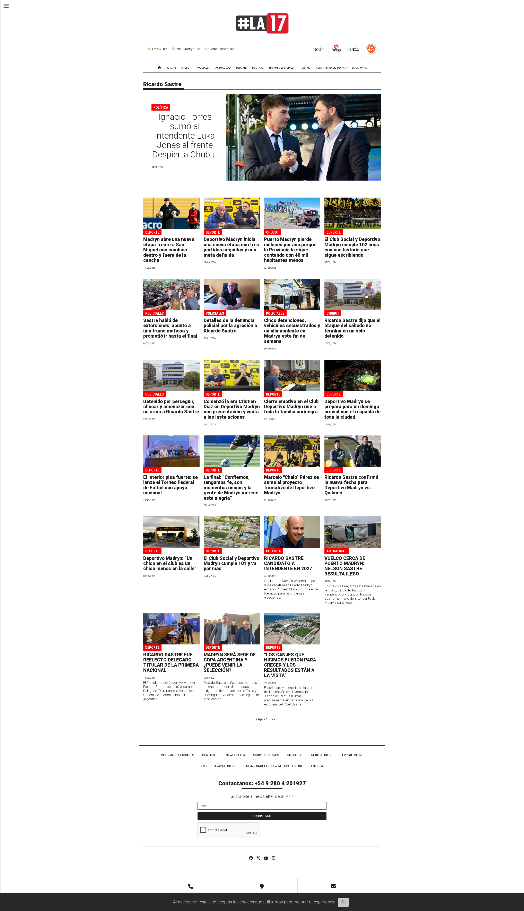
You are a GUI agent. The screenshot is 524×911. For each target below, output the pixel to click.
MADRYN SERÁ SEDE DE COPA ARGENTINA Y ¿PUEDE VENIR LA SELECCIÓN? (230, 662)
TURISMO (305, 67)
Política (161, 107)
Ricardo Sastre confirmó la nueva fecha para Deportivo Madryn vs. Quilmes (351, 485)
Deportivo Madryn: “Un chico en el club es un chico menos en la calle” (169, 564)
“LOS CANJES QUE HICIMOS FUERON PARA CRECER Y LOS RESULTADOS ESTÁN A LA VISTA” (290, 665)
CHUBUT (186, 67)
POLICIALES (203, 67)
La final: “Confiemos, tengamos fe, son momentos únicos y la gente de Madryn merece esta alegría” (231, 488)
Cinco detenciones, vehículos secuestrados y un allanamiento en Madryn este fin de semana (292, 331)
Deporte (152, 232)
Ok (343, 902)
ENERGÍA (317, 766)
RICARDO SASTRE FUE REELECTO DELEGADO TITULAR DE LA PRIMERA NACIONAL (171, 662)
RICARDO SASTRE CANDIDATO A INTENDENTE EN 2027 (288, 564)
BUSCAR (171, 67)
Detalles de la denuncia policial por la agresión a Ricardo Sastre (230, 326)
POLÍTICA (257, 67)
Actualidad (336, 551)
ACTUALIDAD (223, 67)
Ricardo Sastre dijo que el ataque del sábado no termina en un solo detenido (352, 328)
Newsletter (235, 755)
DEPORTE (241, 67)
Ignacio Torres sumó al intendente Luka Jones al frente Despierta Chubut (185, 136)
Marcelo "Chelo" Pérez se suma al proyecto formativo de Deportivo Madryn (291, 485)
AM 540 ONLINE (352, 755)
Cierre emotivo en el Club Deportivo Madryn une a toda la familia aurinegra (291, 407)
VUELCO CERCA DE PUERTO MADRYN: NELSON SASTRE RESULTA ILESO (344, 566)
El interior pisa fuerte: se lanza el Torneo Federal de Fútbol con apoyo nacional (170, 485)
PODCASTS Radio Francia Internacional (341, 67)
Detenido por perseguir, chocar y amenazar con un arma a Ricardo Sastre (171, 407)
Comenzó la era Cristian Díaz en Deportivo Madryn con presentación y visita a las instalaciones (232, 409)
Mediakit (294, 755)
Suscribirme (262, 816)
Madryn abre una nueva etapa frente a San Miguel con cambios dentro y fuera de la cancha (168, 250)
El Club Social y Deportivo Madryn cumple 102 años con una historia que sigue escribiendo (352, 247)
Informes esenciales (282, 67)
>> (273, 719)
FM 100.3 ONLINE (321, 755)
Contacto (210, 755)
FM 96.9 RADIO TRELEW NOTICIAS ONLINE (273, 766)
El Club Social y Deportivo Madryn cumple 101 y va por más (231, 564)
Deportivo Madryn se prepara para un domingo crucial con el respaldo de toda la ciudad (352, 409)
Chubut (272, 232)
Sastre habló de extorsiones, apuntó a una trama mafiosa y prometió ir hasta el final (170, 328)
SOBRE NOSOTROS (266, 755)
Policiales (154, 313)
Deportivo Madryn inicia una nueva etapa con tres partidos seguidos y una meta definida (231, 247)
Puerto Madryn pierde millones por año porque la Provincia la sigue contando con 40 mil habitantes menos (290, 250)
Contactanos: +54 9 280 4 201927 (262, 783)
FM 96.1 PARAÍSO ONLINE (218, 766)
